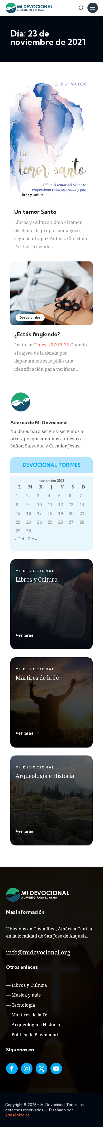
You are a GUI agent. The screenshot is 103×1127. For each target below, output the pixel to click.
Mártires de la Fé (29, 1015)
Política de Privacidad (35, 1034)
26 (60, 522)
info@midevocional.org (38, 952)
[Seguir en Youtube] (56, 1068)
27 (71, 522)
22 (18, 522)
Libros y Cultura (31, 195)
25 (50, 522)
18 (50, 513)
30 (28, 531)
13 (71, 505)
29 (18, 531)
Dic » (32, 539)
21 (81, 513)
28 (81, 522)
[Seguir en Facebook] (12, 1068)
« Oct (19, 539)
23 (28, 522)
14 (81, 505)
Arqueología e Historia (36, 1024)
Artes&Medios (17, 1115)
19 (60, 513)
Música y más (26, 995)
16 (28, 513)
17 (39, 513)
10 (39, 505)
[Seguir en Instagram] (26, 1068)
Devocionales (30, 317)
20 (71, 513)
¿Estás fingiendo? (37, 334)
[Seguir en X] (41, 1068)
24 (39, 522)
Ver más (25, 635)
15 (18, 513)
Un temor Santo (35, 211)
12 (60, 505)
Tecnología (23, 1005)
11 (50, 505)
